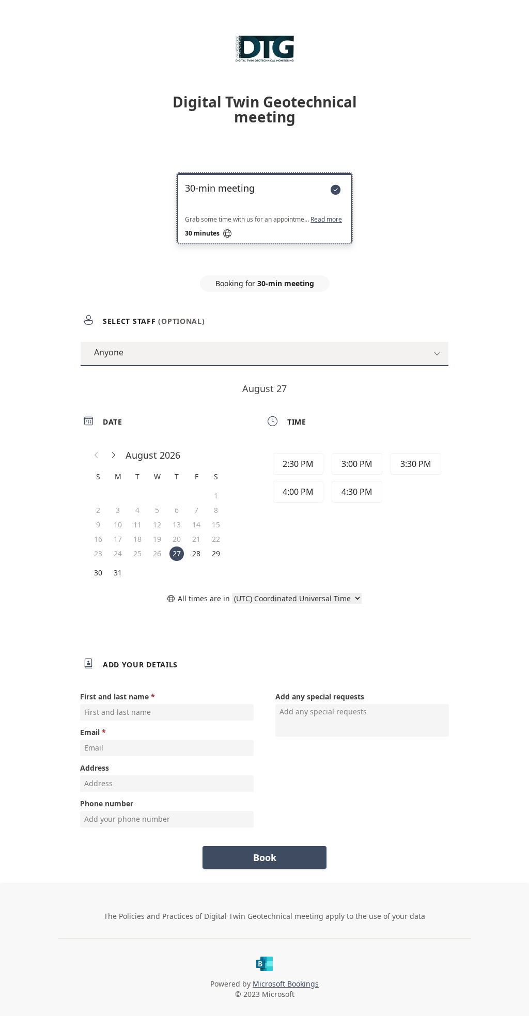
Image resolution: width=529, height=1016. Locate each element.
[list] (264, 217)
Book (264, 857)
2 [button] (98, 510)
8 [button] (216, 510)
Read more (326, 219)
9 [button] (98, 524)
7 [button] (196, 510)
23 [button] (98, 553)
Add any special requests (319, 696)
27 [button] (177, 553)
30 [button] (98, 572)
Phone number (106, 803)
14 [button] (196, 524)
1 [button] (216, 496)
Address (94, 768)
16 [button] (98, 539)
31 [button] (118, 572)
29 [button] (216, 553)
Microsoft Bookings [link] (286, 984)
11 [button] (137, 524)
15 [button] (216, 524)
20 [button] (177, 539)
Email (90, 732)
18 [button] (137, 539)
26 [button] (157, 553)
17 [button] (118, 539)
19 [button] (157, 539)
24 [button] (118, 553)
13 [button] (177, 524)
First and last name (114, 696)
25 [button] (137, 553)
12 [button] (157, 524)
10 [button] (118, 524)
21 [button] (196, 539)
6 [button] (177, 510)
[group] (355, 479)
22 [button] (216, 539)
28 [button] (196, 553)
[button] (96, 455)
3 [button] (118, 510)
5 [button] (157, 510)
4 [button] (137, 510)
